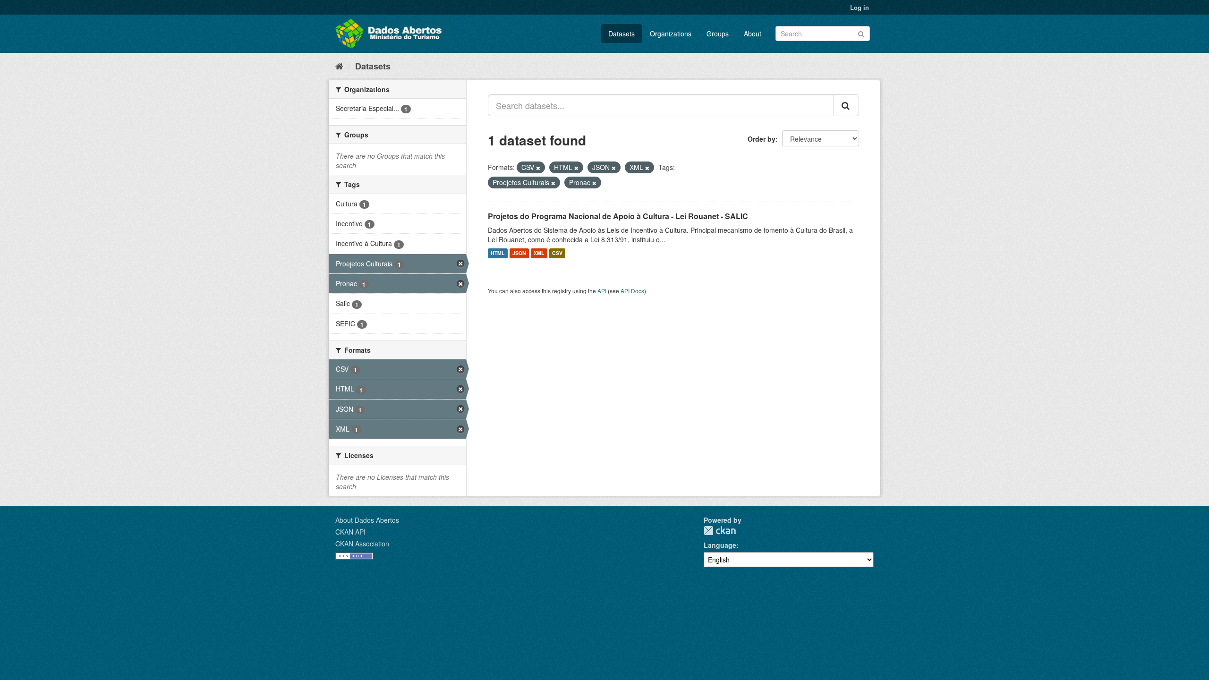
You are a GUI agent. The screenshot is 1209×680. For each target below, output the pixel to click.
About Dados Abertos (367, 520)
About (752, 33)
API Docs (632, 291)
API (601, 291)
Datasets (621, 33)
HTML (497, 253)
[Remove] (538, 167)
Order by (761, 139)
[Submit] (861, 33)
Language (720, 545)
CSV (557, 253)
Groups (718, 33)
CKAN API (350, 531)
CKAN (720, 531)
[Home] (339, 66)
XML (539, 253)
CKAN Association (362, 543)
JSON (519, 253)
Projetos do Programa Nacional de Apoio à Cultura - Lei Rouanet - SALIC (618, 216)
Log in (859, 7)
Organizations (670, 33)
